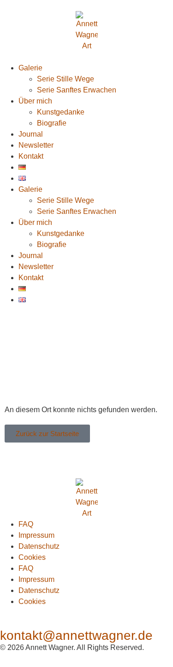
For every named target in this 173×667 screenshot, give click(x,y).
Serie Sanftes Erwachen (76, 90)
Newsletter (36, 145)
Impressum (36, 535)
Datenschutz (39, 546)
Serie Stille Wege (65, 79)
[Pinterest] (69, 327)
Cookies (32, 557)
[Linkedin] (126, 327)
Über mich (35, 101)
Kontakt (30, 156)
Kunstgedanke (60, 112)
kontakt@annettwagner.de (76, 635)
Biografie (51, 123)
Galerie (30, 68)
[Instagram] (11, 327)
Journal (30, 134)
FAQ (25, 524)
